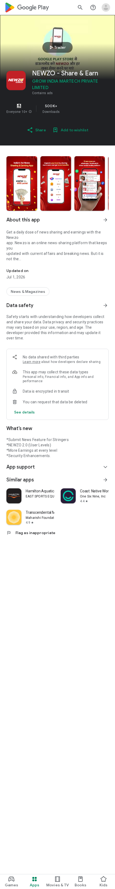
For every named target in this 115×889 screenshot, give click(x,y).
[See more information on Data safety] (105, 305)
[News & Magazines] (27, 292)
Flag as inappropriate (30, 532)
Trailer (57, 47)
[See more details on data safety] (24, 412)
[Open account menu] (105, 7)
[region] (57, 108)
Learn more (31, 362)
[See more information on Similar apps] (105, 479)
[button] (30, 112)
